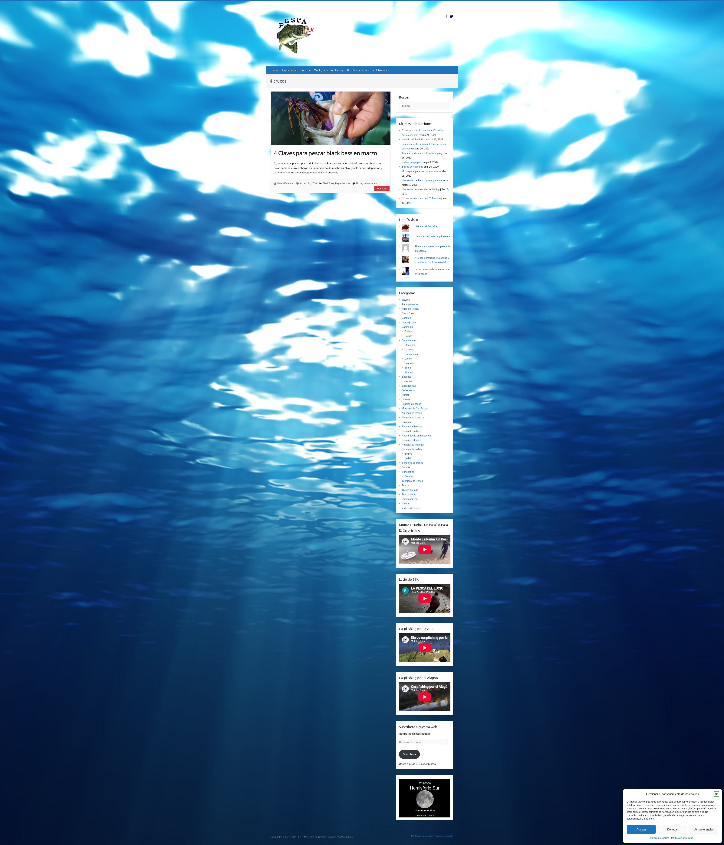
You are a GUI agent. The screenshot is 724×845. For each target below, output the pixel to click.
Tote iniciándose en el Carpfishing (420, 153)
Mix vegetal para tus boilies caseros (421, 171)
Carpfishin (407, 327)
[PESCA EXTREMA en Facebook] (446, 16)
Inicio (275, 70)
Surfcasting (408, 471)
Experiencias (289, 70)
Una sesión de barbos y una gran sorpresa (425, 180)
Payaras (406, 422)
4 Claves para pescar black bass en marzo (325, 153)
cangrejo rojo (409, 322)
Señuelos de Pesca (412, 462)
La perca (409, 349)
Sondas (406, 467)
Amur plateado (410, 304)
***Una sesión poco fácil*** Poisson (421, 198)
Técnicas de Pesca (412, 480)
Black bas (410, 345)
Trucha (405, 485)
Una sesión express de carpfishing (420, 189)
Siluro (408, 367)
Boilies (408, 453)
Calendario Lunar (425, 815)
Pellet (408, 458)
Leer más (382, 188)
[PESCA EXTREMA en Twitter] (451, 16)
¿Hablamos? (380, 70)
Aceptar (641, 829)
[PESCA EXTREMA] (298, 35)
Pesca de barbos (411, 431)
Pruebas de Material (413, 444)
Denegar (672, 829)
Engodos (406, 376)
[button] (716, 794)
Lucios (408, 358)
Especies (407, 381)
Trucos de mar (410, 490)
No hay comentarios (366, 183)
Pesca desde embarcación (416, 435)
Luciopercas (411, 354)
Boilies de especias (412, 166)
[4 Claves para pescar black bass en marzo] (330, 118)
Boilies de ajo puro (412, 162)
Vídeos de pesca (411, 508)
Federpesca (408, 390)
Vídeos (305, 70)
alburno (406, 299)
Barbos (408, 331)
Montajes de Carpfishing (328, 70)
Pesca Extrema (285, 183)
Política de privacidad (682, 838)
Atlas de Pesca (410, 308)
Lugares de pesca (411, 403)
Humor (405, 394)
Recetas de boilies (358, 70)
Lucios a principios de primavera (432, 236)
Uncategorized (409, 499)
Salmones (410, 363)
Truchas (409, 372)
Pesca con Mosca (412, 426)
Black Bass (328, 183)
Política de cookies (659, 838)
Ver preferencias (704, 829)
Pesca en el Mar (411, 440)
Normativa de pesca (413, 417)
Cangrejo (406, 317)
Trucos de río (409, 494)
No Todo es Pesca (412, 413)
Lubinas (406, 399)
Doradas (409, 476)
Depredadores (342, 183)
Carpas (408, 336)
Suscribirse (409, 754)
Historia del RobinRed (413, 139)
